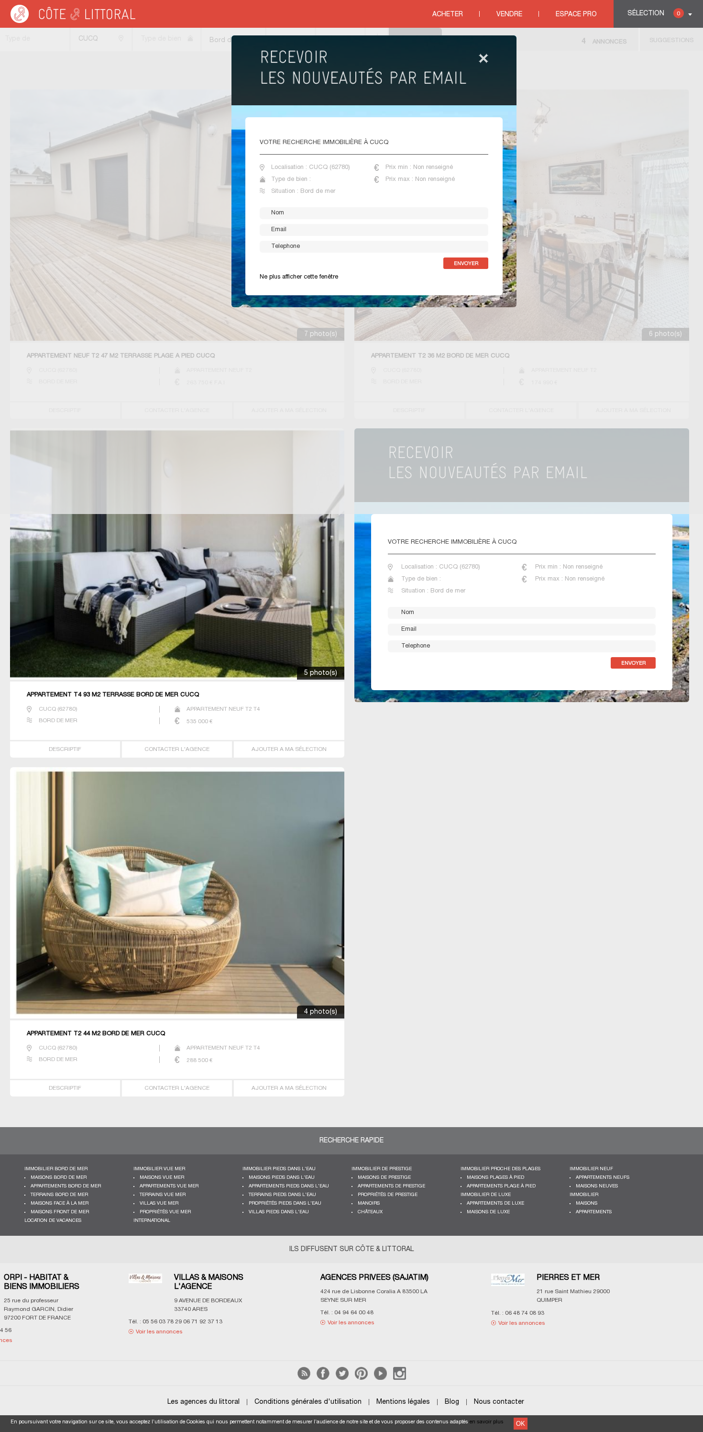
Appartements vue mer (169, 1186)
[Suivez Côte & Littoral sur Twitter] (342, 1378)
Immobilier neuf (591, 1169)
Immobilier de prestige (382, 1169)
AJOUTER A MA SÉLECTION (289, 749)
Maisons (586, 1203)
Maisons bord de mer (59, 1177)
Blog (452, 1402)
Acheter (447, 14)
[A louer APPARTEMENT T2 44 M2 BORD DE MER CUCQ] (177, 893)
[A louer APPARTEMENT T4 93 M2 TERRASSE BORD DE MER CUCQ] (177, 555)
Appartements (594, 1212)
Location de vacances (52, 1221)
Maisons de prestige (384, 1177)
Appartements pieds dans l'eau (289, 1186)
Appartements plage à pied (501, 1186)
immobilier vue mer (159, 1169)
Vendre (509, 14)
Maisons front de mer (60, 1212)
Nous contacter (499, 1402)
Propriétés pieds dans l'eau (285, 1203)
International (151, 1221)
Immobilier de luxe (486, 1195)
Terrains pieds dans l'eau (282, 1195)
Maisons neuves (597, 1186)
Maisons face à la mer (59, 1203)
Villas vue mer (159, 1203)
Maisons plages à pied (495, 1177)
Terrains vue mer (163, 1195)
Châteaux (370, 1212)
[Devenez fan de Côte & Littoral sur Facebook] (323, 1378)
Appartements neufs (602, 1177)
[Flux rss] (303, 1378)
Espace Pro (576, 14)
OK (520, 1423)
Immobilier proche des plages (500, 1169)
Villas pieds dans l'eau (279, 1212)
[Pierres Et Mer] (226, 1286)
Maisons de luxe (488, 1212)
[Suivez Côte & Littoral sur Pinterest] (361, 1378)
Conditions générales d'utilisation (308, 1402)
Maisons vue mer (162, 1177)
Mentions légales (403, 1402)
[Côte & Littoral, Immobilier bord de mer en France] (74, 21)
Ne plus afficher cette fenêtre (299, 277)
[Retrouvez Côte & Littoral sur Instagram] (399, 1378)
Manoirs (369, 1203)
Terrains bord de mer (59, 1195)
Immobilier (584, 1195)
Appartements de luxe (495, 1203)
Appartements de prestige (391, 1186)
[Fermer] (483, 59)
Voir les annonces (69, 1322)
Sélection (653, 14)
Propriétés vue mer (165, 1212)
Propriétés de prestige (387, 1195)
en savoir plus (487, 1422)
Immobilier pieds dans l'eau (279, 1169)
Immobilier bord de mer (56, 1169)
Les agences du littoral (203, 1402)
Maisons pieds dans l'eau (282, 1177)
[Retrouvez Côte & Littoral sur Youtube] (380, 1378)
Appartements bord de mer (66, 1186)
